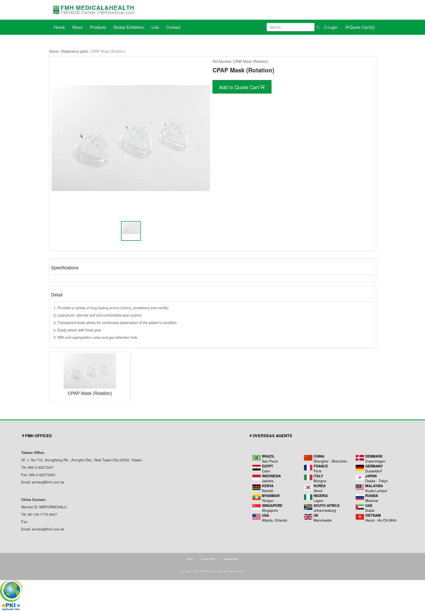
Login (332, 27)
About (77, 27)
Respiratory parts (74, 51)
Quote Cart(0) (362, 27)
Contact (173, 27)
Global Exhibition (128, 27)
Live (155, 27)
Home (59, 27)
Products (98, 27)
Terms (189, 559)
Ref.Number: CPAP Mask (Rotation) (240, 61)
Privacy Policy (208, 559)
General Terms (231, 559)
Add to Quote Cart (239, 87)
